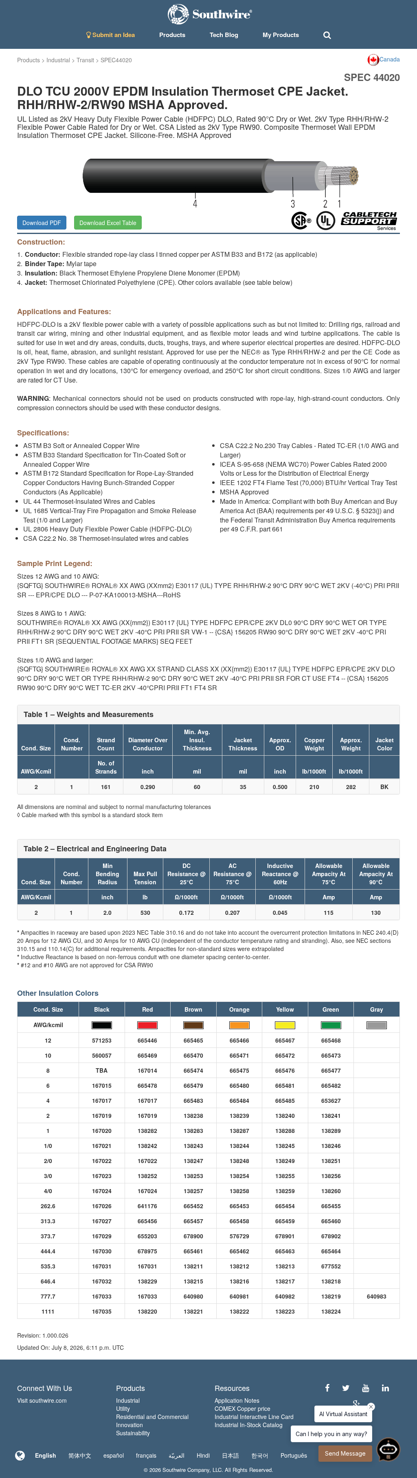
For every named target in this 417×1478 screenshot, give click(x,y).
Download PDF (41, 223)
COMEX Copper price (242, 1408)
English (45, 1455)
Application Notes (237, 1400)
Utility (123, 1408)
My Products (281, 34)
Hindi (203, 1455)
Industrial (58, 60)
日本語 (230, 1455)
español (113, 1455)
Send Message (345, 1453)
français (146, 1455)
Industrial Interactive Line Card (254, 1416)
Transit (85, 60)
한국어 (259, 1455)
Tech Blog (224, 34)
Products (28, 60)
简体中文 (79, 1455)
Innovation (129, 1425)
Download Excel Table (107, 223)
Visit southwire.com (42, 1400)
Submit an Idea (113, 34)
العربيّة (176, 1455)
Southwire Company (185, 1470)
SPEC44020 (116, 60)
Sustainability (133, 1433)
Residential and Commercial (152, 1416)
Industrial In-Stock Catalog (249, 1425)
